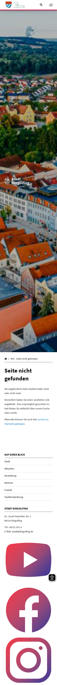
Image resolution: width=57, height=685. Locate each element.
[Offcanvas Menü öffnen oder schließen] (51, 5)
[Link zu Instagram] (28, 660)
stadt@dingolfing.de (22, 531)
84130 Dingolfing (13, 520)
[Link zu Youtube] (28, 560)
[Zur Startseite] (8, 5)
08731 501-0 (15, 527)
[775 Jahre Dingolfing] (19, 5)
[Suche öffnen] (42, 5)
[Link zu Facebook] (28, 610)
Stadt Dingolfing (6, 358)
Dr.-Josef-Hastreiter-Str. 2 (17, 516)
